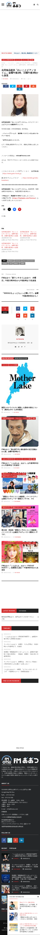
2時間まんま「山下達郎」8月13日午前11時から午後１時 (28, 906)
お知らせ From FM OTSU (7, 60)
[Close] (38, 897)
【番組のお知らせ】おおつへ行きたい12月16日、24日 (28, 918)
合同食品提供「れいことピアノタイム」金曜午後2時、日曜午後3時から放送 (10, 234)
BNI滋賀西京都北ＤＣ (8, 820)
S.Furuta (15, 858)
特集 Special (31, 902)
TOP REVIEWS (22, 611)
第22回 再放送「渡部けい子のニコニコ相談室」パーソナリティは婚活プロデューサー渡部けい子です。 (20, 532)
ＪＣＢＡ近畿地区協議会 (9, 817)
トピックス (17, 60)
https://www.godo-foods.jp (12, 173)
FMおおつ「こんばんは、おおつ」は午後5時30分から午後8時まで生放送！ (20, 464)
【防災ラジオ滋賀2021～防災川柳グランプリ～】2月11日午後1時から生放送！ (29, 929)
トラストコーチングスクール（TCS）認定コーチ (16, 824)
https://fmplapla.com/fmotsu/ (24, 198)
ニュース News (13, 365)
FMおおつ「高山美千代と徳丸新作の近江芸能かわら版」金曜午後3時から (19, 450)
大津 (11, 263)
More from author (21, 358)
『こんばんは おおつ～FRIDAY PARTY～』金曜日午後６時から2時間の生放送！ (25, 855)
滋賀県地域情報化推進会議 (10, 826)
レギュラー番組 (25, 60)
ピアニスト (18, 260)
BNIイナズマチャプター (9, 822)
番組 (32, 60)
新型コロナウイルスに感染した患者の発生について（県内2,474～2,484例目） (20, 408)
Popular (12, 848)
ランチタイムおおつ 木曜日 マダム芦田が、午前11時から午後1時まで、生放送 (25, 865)
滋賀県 (22, 263)
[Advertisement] (20, 30)
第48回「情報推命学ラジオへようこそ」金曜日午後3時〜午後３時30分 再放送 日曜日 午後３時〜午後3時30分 (25, 877)
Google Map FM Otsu (8, 792)
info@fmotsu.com (12, 809)
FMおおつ (10, 260)
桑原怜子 (16, 263)
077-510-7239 (10, 795)
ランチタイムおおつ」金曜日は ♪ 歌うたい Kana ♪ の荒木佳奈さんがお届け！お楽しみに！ (25, 888)
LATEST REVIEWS (9, 611)
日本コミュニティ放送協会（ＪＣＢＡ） (14, 814)
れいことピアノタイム (28, 260)
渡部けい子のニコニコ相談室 (9, 476)
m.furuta (5, 79)
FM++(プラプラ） (6, 474)
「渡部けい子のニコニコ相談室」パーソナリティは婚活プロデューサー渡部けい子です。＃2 (20, 497)
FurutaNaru (17, 501)
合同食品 (5, 263)
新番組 (23, 474)
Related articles (7, 358)
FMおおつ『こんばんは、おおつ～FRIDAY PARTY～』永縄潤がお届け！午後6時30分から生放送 (20, 568)
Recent (4, 848)
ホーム (5, 923)
